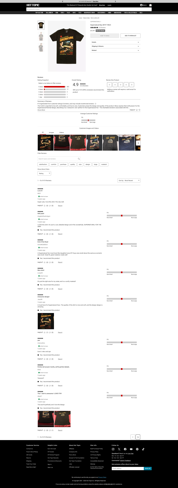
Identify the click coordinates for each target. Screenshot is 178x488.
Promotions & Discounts (55, 461)
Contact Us (29, 448)
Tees (79, 13)
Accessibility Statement (97, 461)
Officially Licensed (74, 467)
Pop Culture (39, 13)
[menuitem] (150, 5)
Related (94, 50)
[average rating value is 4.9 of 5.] (94, 28)
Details (94, 42)
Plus (68, 13)
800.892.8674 (109, 484)
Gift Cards (29, 455)
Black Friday (86, 18)
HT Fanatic (51, 452)
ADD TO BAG (104, 36)
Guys (74, 13)
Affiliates (71, 448)
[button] (143, 5)
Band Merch (117, 13)
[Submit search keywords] (27, 9)
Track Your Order (31, 464)
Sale (141, 13)
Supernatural (95, 21)
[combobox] (89, 9)
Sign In (50, 464)
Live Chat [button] (130, 453)
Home (109, 13)
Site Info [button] (93, 445)
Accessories (101, 13)
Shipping (28, 461)
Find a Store (72, 455)
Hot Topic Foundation (75, 461)
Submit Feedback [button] (125, 460)
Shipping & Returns (98, 46)
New (57, 13)
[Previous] (62, 1)
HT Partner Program (53, 455)
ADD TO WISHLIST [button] (130, 36)
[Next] (115, 1)
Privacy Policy (94, 452)
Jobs (70, 464)
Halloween (49, 13)
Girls (62, 13)
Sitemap (92, 464)
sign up (147, 468)
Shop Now (95, 1)
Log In (109, 5)
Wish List (50, 467)
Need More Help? (31, 467)
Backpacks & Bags (89, 13)
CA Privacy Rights (95, 455)
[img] (113, 449)
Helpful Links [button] (52, 445)
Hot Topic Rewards (53, 458)
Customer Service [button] (32, 445)
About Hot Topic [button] (74, 445)
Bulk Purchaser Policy (96, 448)
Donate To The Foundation (76, 458)
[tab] (42, 26)
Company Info (73, 452)
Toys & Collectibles (130, 13)
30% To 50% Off (95, 18)
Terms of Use (94, 458)
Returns (28, 458)
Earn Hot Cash (52, 448)
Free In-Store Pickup (32, 452)
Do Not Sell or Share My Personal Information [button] (97, 467)
